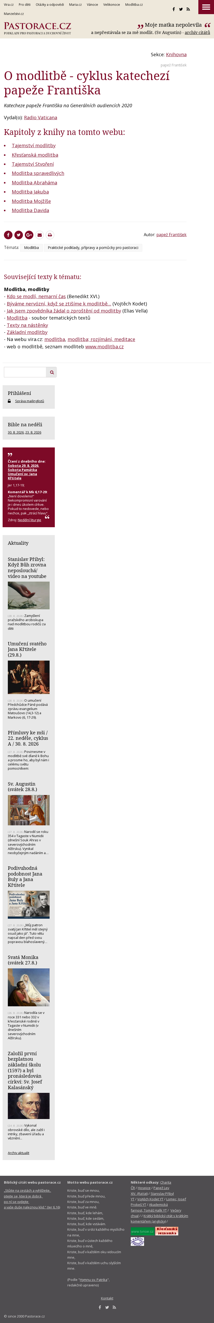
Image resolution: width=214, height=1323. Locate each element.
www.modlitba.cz (104, 346)
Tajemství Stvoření (33, 164)
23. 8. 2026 (33, 432)
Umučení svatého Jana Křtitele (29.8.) (27, 649)
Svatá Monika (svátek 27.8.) (23, 960)
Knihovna (176, 54)
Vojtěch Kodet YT (150, 1199)
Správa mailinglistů (29, 401)
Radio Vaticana (40, 117)
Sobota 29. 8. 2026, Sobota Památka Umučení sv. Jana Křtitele (23, 471)
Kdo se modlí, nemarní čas (36, 296)
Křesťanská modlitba (35, 155)
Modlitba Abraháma (34, 182)
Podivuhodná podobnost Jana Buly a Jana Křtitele (25, 876)
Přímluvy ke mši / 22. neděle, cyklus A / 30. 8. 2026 (28, 738)
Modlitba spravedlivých (38, 173)
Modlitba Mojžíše (31, 201)
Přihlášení (19, 393)
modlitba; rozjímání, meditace (101, 339)
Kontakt (107, 1298)
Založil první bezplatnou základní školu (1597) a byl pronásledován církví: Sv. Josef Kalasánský (25, 1070)
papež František (174, 65)
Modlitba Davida (30, 210)
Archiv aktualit (18, 1152)
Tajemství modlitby (34, 145)
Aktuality (18, 543)
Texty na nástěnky (27, 325)
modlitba (54, 339)
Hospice (144, 1187)
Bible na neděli (25, 424)
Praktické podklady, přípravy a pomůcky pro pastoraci (93, 247)
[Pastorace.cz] (37, 28)
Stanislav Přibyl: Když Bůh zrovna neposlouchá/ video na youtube (27, 567)
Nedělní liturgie (29, 520)
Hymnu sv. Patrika (93, 1279)
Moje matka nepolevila (174, 24)
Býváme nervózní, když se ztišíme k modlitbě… (59, 303)
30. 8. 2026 (16, 432)
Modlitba (31, 247)
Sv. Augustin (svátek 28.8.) (22, 787)
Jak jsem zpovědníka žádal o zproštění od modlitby (64, 311)
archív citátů (197, 32)
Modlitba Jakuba (30, 192)
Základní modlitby (27, 332)
